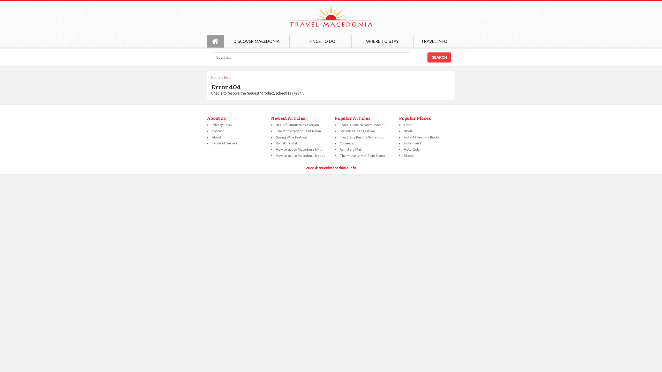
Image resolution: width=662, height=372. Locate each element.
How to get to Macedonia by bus (300, 155)
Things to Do (320, 41)
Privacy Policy (222, 125)
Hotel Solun (413, 149)
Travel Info (434, 41)
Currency (346, 143)
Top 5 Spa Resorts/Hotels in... (362, 137)
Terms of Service (224, 143)
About (216, 137)
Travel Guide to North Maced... (363, 125)
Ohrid (408, 125)
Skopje (409, 155)
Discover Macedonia (257, 41)
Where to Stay (382, 41)
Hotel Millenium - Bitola (421, 137)
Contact (218, 131)
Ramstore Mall (287, 143)
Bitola (408, 131)
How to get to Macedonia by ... (299, 149)
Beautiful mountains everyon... (298, 125)
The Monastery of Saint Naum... (299, 131)
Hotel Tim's (412, 143)
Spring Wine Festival (291, 137)
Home (216, 77)
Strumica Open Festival (357, 131)
